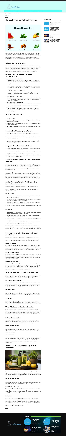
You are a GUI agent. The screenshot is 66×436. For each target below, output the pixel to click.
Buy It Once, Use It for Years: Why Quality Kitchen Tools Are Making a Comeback (55, 23)
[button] (59, 11)
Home (6, 13)
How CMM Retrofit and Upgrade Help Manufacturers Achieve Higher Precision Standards (55, 40)
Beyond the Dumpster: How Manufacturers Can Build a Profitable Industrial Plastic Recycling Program (55, 421)
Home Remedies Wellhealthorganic (13, 408)
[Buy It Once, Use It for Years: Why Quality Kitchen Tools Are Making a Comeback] (46, 23)
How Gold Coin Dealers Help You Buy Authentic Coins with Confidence (55, 35)
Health (9, 13)
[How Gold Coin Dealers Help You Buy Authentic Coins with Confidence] (46, 35)
